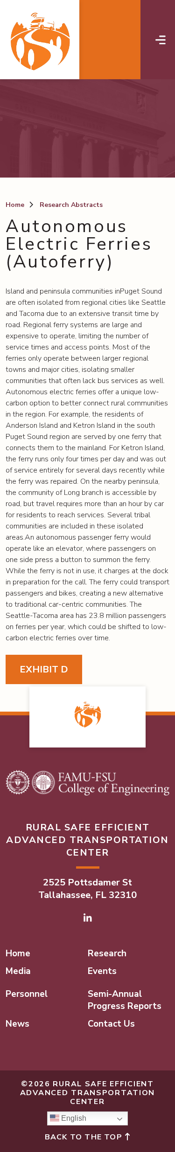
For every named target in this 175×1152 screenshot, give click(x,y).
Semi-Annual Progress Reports (124, 1000)
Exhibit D (44, 669)
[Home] (39, 39)
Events (102, 971)
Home (15, 204)
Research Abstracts (71, 204)
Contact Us (111, 1024)
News (17, 1024)
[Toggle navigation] (160, 40)
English (72, 1118)
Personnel (27, 994)
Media (18, 971)
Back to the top (85, 1137)
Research (107, 953)
